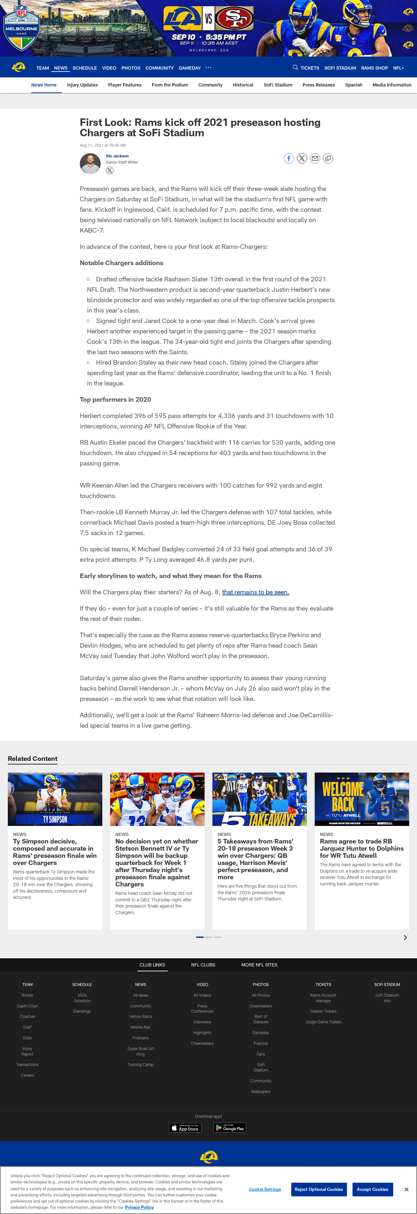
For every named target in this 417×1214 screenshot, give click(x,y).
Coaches (27, 1016)
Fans (261, 1054)
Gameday (260, 1032)
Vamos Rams (140, 1016)
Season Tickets (323, 1011)
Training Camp (140, 1064)
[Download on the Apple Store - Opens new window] (185, 1128)
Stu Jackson (117, 156)
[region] (208, 1190)
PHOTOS (261, 984)
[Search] (295, 67)
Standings (82, 1011)
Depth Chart (27, 1006)
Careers (27, 1075)
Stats (27, 1037)
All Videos (202, 995)
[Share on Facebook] (289, 162)
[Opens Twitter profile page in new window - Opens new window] (110, 170)
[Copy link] (328, 158)
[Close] (406, 1189)
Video (202, 984)
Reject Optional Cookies (319, 1189)
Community (140, 1006)
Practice (261, 1043)
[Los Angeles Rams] (208, 1158)
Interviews (202, 1021)
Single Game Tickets (323, 1021)
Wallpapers (260, 1091)
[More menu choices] (208, 67)
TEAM (27, 984)
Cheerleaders (202, 1043)
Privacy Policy (139, 1207)
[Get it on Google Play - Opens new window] (229, 1131)
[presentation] (406, 938)
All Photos (261, 995)
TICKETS (323, 984)
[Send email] (315, 162)
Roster (27, 995)
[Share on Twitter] (302, 162)
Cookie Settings (265, 1189)
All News (140, 995)
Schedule (82, 984)
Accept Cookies (373, 1189)
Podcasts (141, 1037)
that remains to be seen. (255, 592)
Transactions (27, 1064)
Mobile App (141, 1027)
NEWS (140, 984)
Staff (27, 1027)
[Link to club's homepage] (18, 67)
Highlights (202, 1032)
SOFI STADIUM (387, 984)
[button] (199, 937)
